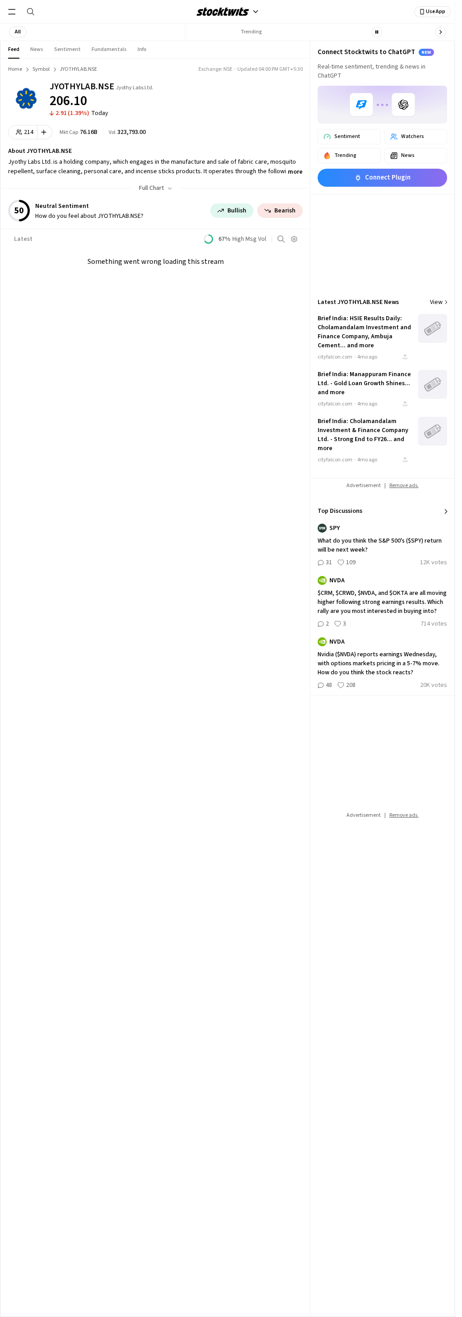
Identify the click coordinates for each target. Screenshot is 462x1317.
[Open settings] (294, 239)
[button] (18, 32)
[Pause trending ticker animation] (376, 32)
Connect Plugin (388, 177)
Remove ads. (404, 485)
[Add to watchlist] (44, 132)
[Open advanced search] (281, 239)
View (436, 302)
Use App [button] (435, 11)
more (295, 171)
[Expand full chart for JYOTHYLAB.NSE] (262, 95)
